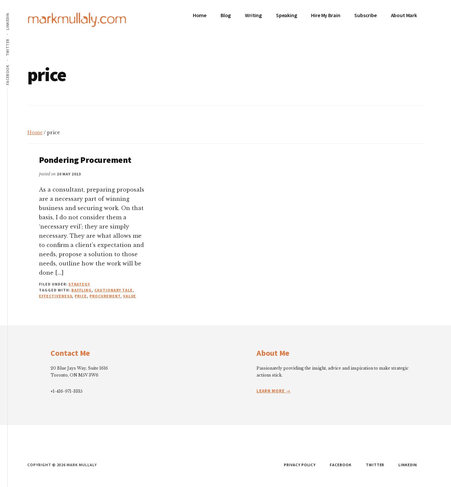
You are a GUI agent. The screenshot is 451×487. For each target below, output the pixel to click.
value (129, 295)
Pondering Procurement (85, 159)
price (81, 295)
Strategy (79, 284)
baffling (81, 290)
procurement (105, 295)
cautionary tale (113, 290)
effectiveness (55, 295)
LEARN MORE (271, 391)
